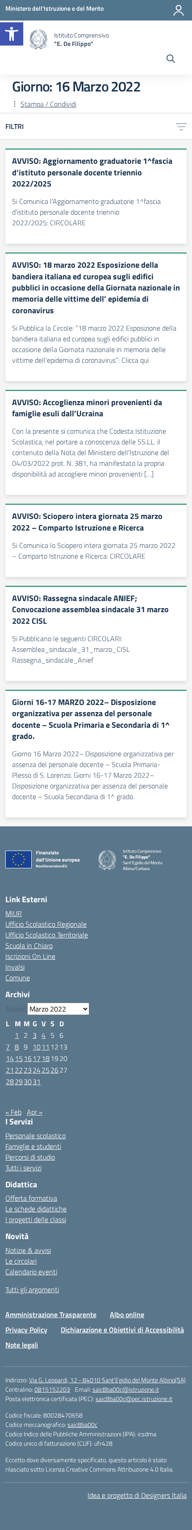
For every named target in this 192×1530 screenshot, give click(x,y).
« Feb (13, 1112)
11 (46, 1046)
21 (10, 1070)
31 (37, 1081)
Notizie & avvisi (28, 1250)
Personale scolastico (35, 1135)
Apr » (34, 1112)
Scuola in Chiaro (29, 945)
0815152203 (52, 1389)
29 (19, 1081)
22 (19, 1070)
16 (28, 1058)
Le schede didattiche (36, 1208)
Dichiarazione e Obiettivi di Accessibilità (122, 1329)
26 (54, 1070)
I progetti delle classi (35, 1219)
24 (37, 1070)
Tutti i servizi (23, 1167)
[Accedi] (179, 10)
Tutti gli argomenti (32, 1289)
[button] (11, 34)
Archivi (15, 1008)
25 (46, 1070)
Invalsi (15, 967)
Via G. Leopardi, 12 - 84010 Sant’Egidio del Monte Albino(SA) (107, 1380)
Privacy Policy (26, 1329)
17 (37, 1058)
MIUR (13, 913)
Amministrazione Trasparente (50, 1314)
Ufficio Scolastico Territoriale (46, 934)
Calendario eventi (31, 1271)
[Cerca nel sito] (171, 60)
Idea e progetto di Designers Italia (137, 1495)
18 (46, 1058)
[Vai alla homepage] (38, 39)
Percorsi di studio (30, 1157)
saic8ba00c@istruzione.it (125, 1389)
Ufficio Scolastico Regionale (46, 924)
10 (37, 1046)
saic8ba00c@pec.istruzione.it (134, 1398)
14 (10, 1058)
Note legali (21, 1344)
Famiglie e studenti (33, 1146)
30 (28, 1081)
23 (28, 1070)
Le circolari (21, 1261)
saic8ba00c (82, 1424)
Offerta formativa (31, 1198)
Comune (17, 977)
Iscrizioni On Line (30, 956)
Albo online (127, 1314)
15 (19, 1058)
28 (10, 1081)
